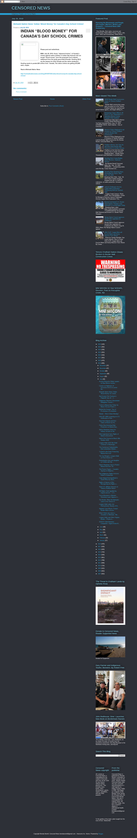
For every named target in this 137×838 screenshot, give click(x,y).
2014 (99, 554)
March (102, 535)
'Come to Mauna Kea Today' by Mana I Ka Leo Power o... (108, 406)
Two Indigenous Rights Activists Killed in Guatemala (109, 474)
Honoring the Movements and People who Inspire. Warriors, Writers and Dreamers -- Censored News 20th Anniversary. (109, 25)
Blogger (100, 834)
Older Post (86, 99)
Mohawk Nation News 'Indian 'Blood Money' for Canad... (108, 392)
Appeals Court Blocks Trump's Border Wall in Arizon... (108, 509)
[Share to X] (33, 83)
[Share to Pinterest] (37, 83)
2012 (99, 560)
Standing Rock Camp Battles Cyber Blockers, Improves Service (113, 159)
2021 (99, 357)
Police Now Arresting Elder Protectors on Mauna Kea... (108, 426)
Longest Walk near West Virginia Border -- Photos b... (109, 518)
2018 (99, 544)
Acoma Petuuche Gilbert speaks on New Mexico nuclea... (109, 382)
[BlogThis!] (31, 83)
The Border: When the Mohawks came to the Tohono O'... (109, 500)
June (101, 527)
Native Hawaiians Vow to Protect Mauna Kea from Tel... (109, 465)
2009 (99, 568)
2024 (99, 349)
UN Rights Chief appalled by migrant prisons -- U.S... (108, 492)
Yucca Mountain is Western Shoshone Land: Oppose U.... (109, 496)
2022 (99, 355)
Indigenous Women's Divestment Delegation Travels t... (109, 401)
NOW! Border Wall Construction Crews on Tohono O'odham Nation (114, 101)
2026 (99, 344)
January (102, 540)
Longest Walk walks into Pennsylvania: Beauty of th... (109, 505)
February (103, 538)
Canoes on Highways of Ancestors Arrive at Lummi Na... (108, 387)
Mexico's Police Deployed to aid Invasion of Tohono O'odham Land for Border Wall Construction (114, 132)
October (102, 371)
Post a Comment (21, 92)
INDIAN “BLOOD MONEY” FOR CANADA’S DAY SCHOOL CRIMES (52, 33)
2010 (99, 565)
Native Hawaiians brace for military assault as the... (107, 430)
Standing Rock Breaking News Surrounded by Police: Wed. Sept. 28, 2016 (113, 173)
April (101, 532)
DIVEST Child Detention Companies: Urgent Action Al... (109, 522)
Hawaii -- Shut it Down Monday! (109, 414)
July (101, 379)
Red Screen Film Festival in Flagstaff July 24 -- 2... (107, 397)
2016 (99, 549)
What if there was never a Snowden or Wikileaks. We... (109, 514)
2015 (99, 552)
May (101, 529)
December (103, 365)
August (102, 376)
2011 (99, 563)
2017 (99, 546)
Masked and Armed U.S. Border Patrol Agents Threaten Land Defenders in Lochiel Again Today (114, 203)
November (103, 368)
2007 (99, 574)
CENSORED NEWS (31, 8)
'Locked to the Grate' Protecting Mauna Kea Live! (109, 452)
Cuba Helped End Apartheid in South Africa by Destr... (108, 478)
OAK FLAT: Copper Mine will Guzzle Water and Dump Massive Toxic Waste (113, 234)
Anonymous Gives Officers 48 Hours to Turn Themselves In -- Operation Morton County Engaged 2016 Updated (114, 115)
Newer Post (17, 99)
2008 (99, 571)
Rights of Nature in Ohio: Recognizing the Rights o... (108, 483)
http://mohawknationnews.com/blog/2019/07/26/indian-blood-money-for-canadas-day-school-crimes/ (51, 75)
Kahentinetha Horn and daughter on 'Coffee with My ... (109, 461)
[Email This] (29, 83)
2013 (99, 557)
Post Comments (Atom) (56, 106)
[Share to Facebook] (35, 83)
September (103, 373)
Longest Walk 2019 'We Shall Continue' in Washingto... (108, 443)
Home (52, 99)
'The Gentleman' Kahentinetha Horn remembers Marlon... (108, 448)
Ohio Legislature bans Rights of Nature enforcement (109, 435)
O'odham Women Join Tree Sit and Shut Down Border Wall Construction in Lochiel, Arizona (114, 146)
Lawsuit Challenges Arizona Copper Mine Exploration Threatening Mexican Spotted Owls (113, 189)
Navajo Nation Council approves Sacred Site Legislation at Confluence (114, 218)
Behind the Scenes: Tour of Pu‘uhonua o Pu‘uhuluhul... (108, 410)
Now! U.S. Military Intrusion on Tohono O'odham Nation (108, 487)
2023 (99, 352)
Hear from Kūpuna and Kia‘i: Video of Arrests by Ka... (108, 421)
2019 (99, 363)
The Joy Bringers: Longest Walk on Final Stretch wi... (109, 457)
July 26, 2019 (24, 27)
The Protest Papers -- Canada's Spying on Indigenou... (109, 470)
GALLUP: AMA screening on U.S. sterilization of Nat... (109, 417)
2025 (99, 347)
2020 (99, 360)
